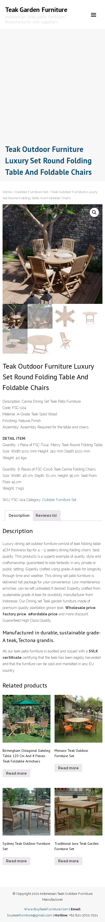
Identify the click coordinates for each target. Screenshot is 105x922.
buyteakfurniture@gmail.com (29, 915)
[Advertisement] (52, 88)
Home (7, 192)
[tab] (19, 515)
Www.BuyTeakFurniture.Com (46, 909)
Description (19, 515)
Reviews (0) (46, 515)
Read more (16, 773)
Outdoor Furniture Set (31, 192)
